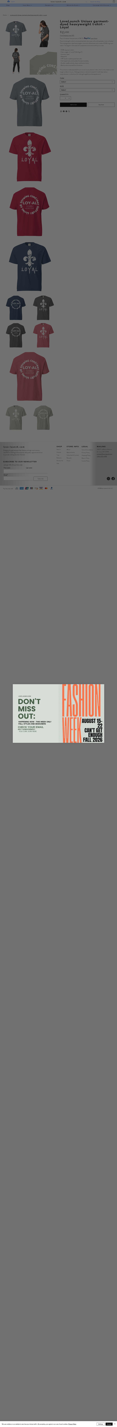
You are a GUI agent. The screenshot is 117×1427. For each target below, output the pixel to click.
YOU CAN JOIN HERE (28, 731)
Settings (100, 1424)
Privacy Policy (72, 1424)
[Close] (115, 1424)
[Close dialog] (101, 686)
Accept (109, 1424)
